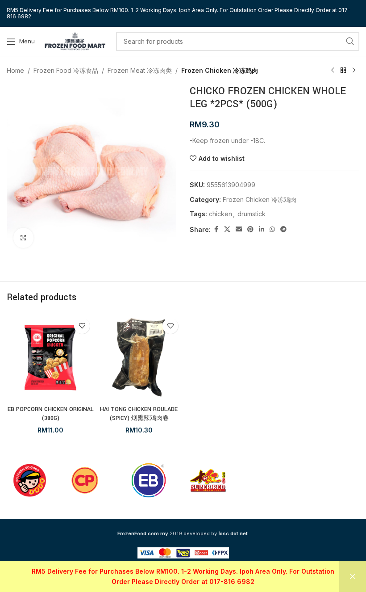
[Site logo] (75, 40)
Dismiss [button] (352, 576)
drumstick (251, 214)
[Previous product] (332, 70)
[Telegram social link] (283, 229)
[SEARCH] (350, 41)
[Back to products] (343, 70)
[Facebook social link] (216, 229)
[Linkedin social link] (261, 229)
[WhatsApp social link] (272, 229)
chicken (220, 214)
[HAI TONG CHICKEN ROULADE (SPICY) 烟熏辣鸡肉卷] (139, 357)
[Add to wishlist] (82, 326)
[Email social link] (239, 229)
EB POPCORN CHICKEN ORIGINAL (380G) (51, 413)
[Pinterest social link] (250, 229)
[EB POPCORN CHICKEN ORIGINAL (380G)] (50, 357)
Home (15, 70)
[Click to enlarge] (23, 238)
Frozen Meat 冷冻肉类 (140, 70)
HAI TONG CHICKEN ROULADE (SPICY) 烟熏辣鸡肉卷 (139, 413)
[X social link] (227, 229)
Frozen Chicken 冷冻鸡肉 (219, 70)
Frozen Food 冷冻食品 (65, 70)
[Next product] (354, 70)
